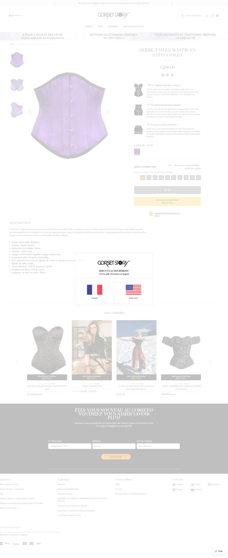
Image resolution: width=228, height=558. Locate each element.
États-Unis (133, 298)
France (95, 298)
